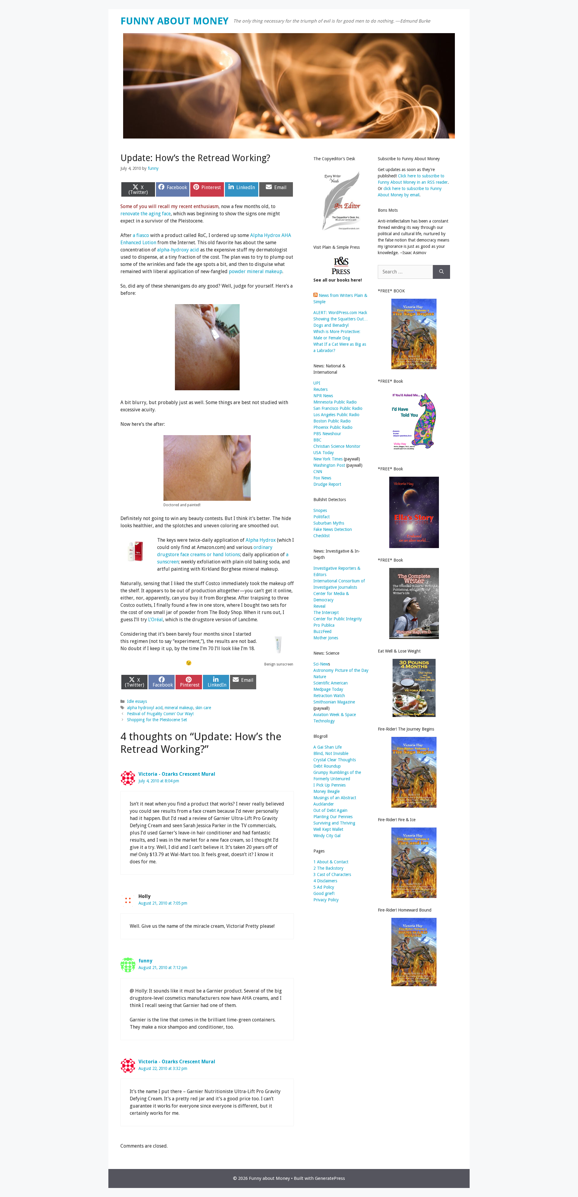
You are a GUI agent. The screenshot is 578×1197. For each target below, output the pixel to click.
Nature (319, 676)
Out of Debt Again (330, 810)
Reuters (320, 389)
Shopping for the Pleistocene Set (157, 719)
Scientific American (330, 683)
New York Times (328, 459)
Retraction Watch (329, 695)
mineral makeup (179, 707)
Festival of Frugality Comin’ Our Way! (160, 713)
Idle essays (137, 701)
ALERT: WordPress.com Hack (340, 312)
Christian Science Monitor (336, 446)
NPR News (323, 395)
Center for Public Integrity (337, 618)
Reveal (319, 606)
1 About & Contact (330, 861)
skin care (203, 707)
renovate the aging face (145, 214)
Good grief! (323, 893)
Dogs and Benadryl (331, 325)
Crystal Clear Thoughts (334, 759)
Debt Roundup (327, 766)
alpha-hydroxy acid (178, 250)
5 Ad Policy (323, 887)
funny (145, 961)
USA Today (323, 452)
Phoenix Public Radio (333, 427)
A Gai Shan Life (327, 747)
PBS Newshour (327, 433)
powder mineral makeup (255, 271)
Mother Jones (325, 637)
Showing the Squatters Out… (340, 318)
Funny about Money (174, 21)
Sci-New (320, 664)
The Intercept (326, 612)
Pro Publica (323, 625)
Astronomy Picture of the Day (340, 670)
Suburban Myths (328, 523)
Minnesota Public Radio (335, 402)
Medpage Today (328, 689)
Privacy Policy (326, 899)
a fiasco (141, 235)
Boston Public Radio (332, 421)
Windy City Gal (326, 835)
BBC (317, 440)
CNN (317, 471)
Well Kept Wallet (328, 829)
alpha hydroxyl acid (145, 707)
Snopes (320, 510)
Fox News (322, 477)
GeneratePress (330, 1178)
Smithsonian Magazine (334, 702)
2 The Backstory (328, 868)
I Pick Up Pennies (329, 785)
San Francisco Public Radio (337, 408)
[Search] (441, 272)
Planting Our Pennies (333, 816)
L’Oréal (155, 619)
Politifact (321, 516)
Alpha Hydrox (261, 540)
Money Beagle (326, 791)
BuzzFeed (322, 631)
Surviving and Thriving (334, 823)
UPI (316, 383)
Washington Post (329, 465)
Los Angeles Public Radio (336, 414)
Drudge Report (327, 484)
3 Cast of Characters (332, 874)
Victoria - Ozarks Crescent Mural (176, 774)
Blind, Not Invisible (330, 753)
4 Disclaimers (325, 880)
